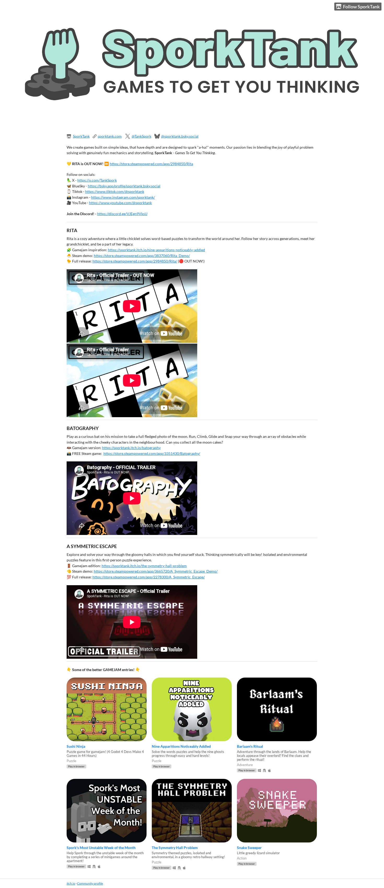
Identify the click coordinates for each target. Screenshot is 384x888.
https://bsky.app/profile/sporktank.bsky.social (124, 186)
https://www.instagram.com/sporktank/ (123, 197)
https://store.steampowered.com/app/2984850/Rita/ (134, 261)
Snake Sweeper (249, 847)
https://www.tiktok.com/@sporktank (114, 191)
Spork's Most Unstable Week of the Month (101, 847)
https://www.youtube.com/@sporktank (120, 202)
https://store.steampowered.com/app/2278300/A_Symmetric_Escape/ (148, 577)
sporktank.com (110, 136)
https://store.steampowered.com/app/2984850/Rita (151, 163)
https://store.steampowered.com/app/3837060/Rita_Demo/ (142, 255)
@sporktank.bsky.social (180, 136)
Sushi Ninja (76, 746)
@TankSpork (141, 136)
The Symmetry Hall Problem (175, 847)
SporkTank (81, 136)
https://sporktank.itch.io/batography (131, 447)
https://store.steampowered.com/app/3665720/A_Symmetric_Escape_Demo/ (156, 571)
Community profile (90, 883)
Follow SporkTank (361, 6)
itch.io (71, 883)
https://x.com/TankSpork (97, 180)
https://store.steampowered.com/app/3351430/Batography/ (151, 453)
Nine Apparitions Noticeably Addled (181, 746)
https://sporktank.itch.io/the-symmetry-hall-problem (144, 565)
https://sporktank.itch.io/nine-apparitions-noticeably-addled (156, 250)
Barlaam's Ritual (250, 746)
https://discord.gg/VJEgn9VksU (122, 213)
